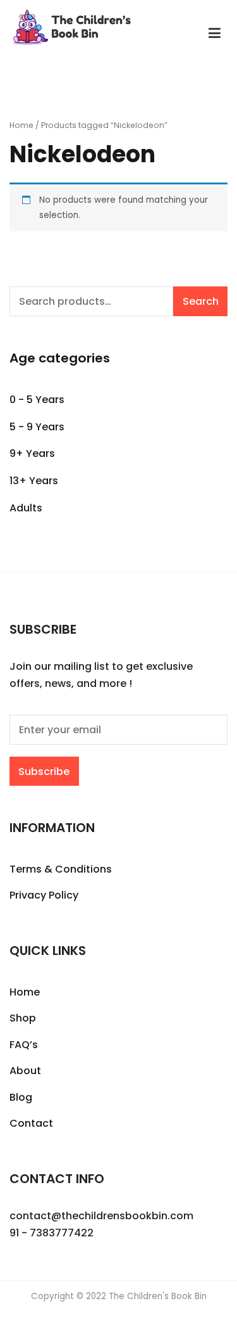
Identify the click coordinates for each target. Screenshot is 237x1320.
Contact (31, 1123)
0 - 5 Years (36, 399)
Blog (20, 1097)
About (25, 1070)
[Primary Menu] (215, 33)
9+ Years (32, 453)
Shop (22, 1018)
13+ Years (33, 480)
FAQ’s (23, 1044)
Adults (25, 508)
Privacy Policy (43, 895)
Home (21, 125)
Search (201, 301)
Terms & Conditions (60, 869)
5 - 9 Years (36, 427)
